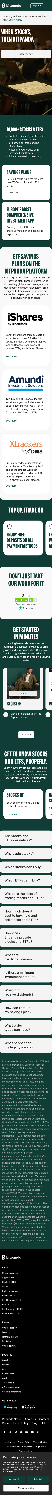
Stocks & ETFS (9, 1282)
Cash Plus (6, 1360)
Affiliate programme (11, 1387)
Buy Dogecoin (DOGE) (12, 1309)
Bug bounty (40, 1446)
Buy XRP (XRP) (9, 1304)
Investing (6, 1332)
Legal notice (9, 1442)
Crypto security (9, 1346)
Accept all (14, 1479)
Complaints (27, 1446)
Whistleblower (13, 1446)
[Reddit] (21, 1432)
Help (43, 1423)
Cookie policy (9, 1471)
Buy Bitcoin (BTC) (10, 1295)
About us (30, 1419)
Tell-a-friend (8, 1382)
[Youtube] (32, 1432)
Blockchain (7, 1341)
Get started (26, 734)
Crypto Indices (9, 1277)
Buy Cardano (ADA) (11, 1313)
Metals (5, 1286)
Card (4, 1378)
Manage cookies (26, 1488)
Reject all (38, 1479)
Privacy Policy (24, 1442)
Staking (5, 1364)
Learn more (15, 19)
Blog (34, 1423)
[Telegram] (15, 1432)
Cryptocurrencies (10, 1273)
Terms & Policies (40, 1442)
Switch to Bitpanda (10, 1291)
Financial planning (10, 1337)
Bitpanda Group (11, 1419)
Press (5, 1423)
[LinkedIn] (26, 1432)
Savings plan (8, 1373)
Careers (44, 1419)
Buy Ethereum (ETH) (11, 1300)
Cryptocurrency (9, 1328)
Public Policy (20, 1423)
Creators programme (11, 1391)
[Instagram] (37, 1432)
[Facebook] (4, 1432)
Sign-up (37, 5)
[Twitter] (10, 1432)
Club (4, 1369)
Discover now (26, 54)
